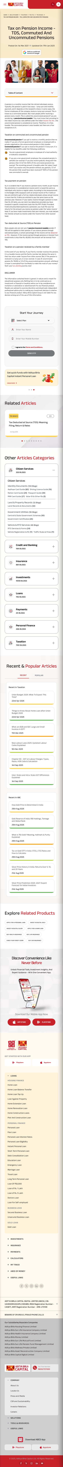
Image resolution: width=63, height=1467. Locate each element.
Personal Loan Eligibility (18, 1141)
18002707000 (44, 1369)
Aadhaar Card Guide (18, 489)
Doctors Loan (13, 1198)
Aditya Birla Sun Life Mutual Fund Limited (23, 1340)
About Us (15, 1385)
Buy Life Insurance (33, 934)
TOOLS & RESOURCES (20, 1423)
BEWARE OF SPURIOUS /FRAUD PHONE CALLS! (24, 1314)
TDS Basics (39, 15)
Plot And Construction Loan (19, 1117)
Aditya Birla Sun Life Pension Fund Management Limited (29, 1344)
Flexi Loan (12, 1132)
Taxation (24, 15)
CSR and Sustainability (20, 1401)
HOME (5, 15)
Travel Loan (12, 1174)
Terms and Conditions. (34, 347)
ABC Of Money (14, 15)
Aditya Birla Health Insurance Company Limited (25, 1333)
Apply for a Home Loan (35, 928)
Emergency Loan (15, 1165)
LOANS (14, 1076)
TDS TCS (31, 15)
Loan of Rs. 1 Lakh (15, 1188)
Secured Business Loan (17, 1212)
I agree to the (29, 347)
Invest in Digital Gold (37, 922)
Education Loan (14, 1160)
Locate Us (15, 1391)
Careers (14, 1412)
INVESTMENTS (17, 1239)
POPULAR (39, 675)
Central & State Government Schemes (26, 515)
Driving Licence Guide (41, 489)
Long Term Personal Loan (18, 1179)
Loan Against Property (17, 1099)
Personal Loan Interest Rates (20, 1137)
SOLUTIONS (16, 1418)
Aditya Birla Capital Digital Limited (19, 1354)
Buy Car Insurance (34, 940)
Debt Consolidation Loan (18, 1155)
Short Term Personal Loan (18, 1151)
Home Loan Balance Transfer (20, 1089)
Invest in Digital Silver (15, 928)
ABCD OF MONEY (18, 1271)
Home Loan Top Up (16, 1094)
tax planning (17, 266)
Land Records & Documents (21, 506)
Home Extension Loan (17, 1103)
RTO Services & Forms (19, 528)
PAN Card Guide (16, 496)
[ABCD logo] (17, 1368)
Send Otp (31, 353)
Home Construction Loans (18, 1113)
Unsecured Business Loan (18, 1217)
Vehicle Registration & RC (20, 532)
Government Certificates (20, 519)
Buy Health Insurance (14, 934)
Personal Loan (13, 1127)
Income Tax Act (48, 120)
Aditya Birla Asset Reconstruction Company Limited (27, 1351)
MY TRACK (15, 1264)
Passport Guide (36, 493)
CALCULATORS (17, 1258)
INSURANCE (16, 1245)
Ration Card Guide (17, 493)
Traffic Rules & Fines (44, 532)
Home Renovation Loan (17, 1108)
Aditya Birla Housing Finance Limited (20, 1326)
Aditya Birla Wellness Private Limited (21, 1347)
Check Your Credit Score (15, 940)
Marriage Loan (14, 1169)
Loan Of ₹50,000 (15, 1183)
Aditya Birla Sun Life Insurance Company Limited (26, 1330)
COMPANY (15, 1380)
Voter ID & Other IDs (36, 496)
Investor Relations (18, 1406)
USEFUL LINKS (17, 1277)
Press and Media (18, 1396)
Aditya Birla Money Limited (16, 1337)
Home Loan (12, 1085)
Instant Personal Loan (17, 1146)
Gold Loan (12, 1227)
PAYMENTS (15, 1252)
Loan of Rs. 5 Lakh (15, 1193)
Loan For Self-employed (18, 1202)
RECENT (23, 675)
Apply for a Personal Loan (16, 922)
